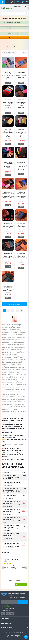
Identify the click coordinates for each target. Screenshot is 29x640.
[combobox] (14, 22)
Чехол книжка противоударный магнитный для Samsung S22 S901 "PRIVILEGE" (11, 483)
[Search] (26, 13)
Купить (8, 82)
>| (21, 310)
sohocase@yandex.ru (20, 6)
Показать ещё (15, 304)
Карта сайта (14, 634)
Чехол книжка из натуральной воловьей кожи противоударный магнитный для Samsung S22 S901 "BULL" (8, 226)
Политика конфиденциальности (14, 635)
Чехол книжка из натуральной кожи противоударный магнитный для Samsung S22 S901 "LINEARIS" (8, 287)
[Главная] (2, 42)
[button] (12, 2)
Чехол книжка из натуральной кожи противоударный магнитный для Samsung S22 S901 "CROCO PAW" (8, 256)
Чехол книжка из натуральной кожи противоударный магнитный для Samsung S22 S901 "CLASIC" (21, 163)
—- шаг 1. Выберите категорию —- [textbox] (11, 22)
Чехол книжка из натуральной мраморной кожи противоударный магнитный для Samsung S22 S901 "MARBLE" (8, 195)
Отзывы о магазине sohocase (14, 636)
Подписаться (23, 601)
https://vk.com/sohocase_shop (28, 6)
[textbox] (14, 28)
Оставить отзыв (21, 585)
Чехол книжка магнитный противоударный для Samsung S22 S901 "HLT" (11, 477)
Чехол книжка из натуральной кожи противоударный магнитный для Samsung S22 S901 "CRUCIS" (21, 226)
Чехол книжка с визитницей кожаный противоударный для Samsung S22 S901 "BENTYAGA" (8, 102)
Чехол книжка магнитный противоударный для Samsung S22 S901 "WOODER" (21, 102)
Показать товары (14, 38)
